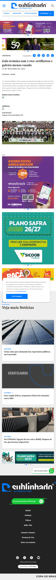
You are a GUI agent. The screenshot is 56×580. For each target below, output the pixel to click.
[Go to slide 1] (24, 35)
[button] (28, 501)
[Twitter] (38, 55)
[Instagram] (17, 557)
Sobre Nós (28, 525)
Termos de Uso (28, 538)
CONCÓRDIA (6, 56)
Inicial (28, 510)
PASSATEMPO (17, 13)
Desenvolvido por (28, 566)
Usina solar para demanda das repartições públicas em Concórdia (27, 353)
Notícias (28, 515)
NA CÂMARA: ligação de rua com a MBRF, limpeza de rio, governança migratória (28, 440)
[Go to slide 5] (31, 35)
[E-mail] (47, 55)
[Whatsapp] (43, 55)
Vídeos (28, 520)
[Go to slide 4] (30, 35)
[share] (52, 55)
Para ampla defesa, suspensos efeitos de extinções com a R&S (26, 397)
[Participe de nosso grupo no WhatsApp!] (43, 471)
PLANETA (7, 13)
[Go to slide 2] (26, 464)
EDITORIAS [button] (44, 13)
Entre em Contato (28, 542)
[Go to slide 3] (28, 35)
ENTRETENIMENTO (30, 13)
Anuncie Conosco (28, 533)
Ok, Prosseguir (17, 296)
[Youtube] (38, 557)
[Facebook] (34, 55)
